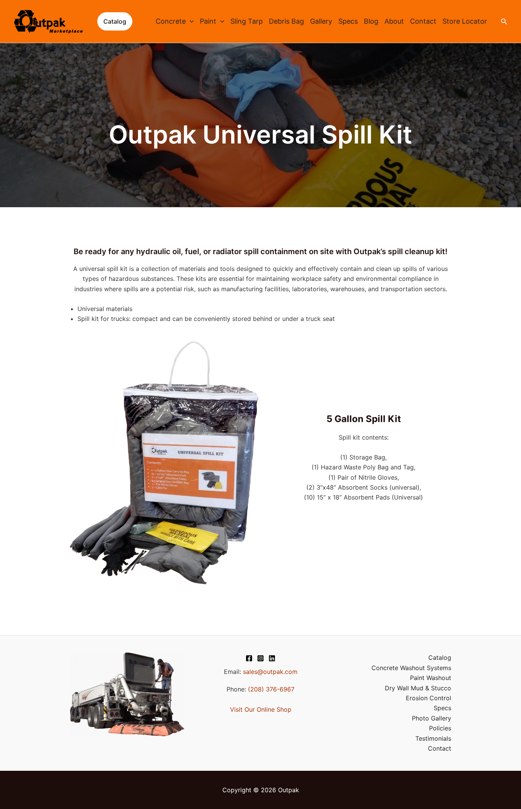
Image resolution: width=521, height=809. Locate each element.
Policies (440, 728)
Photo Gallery (431, 718)
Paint (208, 21)
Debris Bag (286, 21)
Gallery (321, 21)
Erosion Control (428, 698)
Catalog (439, 657)
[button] (114, 21)
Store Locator (464, 21)
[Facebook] (249, 658)
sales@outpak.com (270, 671)
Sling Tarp (246, 21)
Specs (348, 21)
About (394, 21)
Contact (423, 21)
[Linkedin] (272, 658)
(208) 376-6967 (271, 689)
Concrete (171, 21)
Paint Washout (430, 678)
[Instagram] (260, 658)
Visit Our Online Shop (260, 709)
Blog (371, 21)
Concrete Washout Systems (411, 668)
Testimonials (433, 738)
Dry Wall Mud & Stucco (418, 688)
